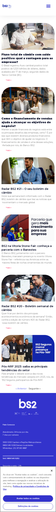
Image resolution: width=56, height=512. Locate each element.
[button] (48, 6)
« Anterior (21, 388)
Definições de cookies (28, 506)
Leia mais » (6, 80)
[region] (28, 489)
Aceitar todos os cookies (28, 498)
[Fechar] (51, 470)
